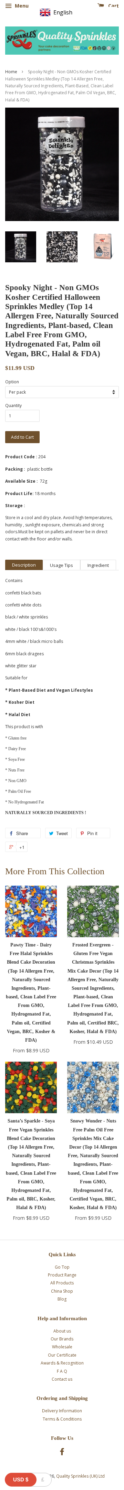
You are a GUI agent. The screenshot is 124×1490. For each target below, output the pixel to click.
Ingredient (98, 565)
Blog (62, 1299)
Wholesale (62, 1347)
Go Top (62, 1267)
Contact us (62, 1379)
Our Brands (62, 1339)
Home (11, 72)
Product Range (62, 1275)
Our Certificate (62, 1355)
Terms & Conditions (62, 1419)
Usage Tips (61, 565)
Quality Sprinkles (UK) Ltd (80, 1476)
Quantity (13, 405)
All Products (62, 1283)
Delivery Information (62, 1411)
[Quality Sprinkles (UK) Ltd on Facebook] (62, 1453)
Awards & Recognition (62, 1363)
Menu (21, 5)
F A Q (62, 1371)
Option (12, 382)
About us (62, 1331)
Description (24, 565)
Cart (113, 5)
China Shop (62, 1291)
